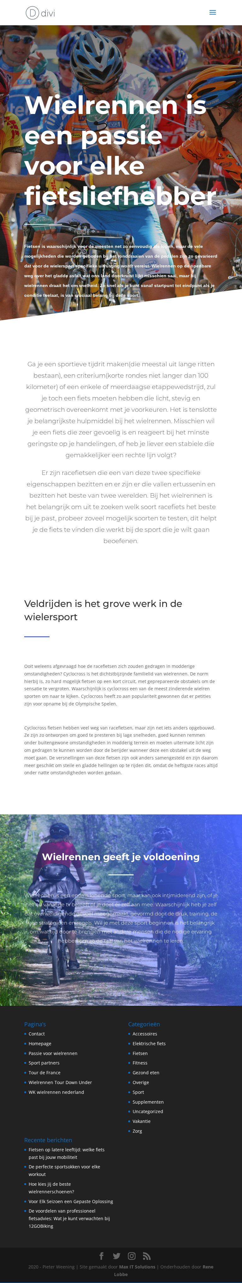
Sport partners (44, 1063)
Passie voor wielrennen (53, 1053)
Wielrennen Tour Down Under (60, 1082)
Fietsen (140, 1053)
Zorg (137, 1131)
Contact (37, 1034)
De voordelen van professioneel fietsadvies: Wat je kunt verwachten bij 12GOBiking (69, 1218)
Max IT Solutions (137, 1267)
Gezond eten (146, 1073)
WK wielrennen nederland (56, 1092)
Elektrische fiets (149, 1043)
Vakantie (142, 1121)
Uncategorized (148, 1111)
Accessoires (145, 1034)
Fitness (140, 1063)
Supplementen (148, 1102)
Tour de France (44, 1073)
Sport (138, 1092)
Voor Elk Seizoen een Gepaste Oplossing (71, 1201)
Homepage (40, 1043)
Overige (141, 1082)
